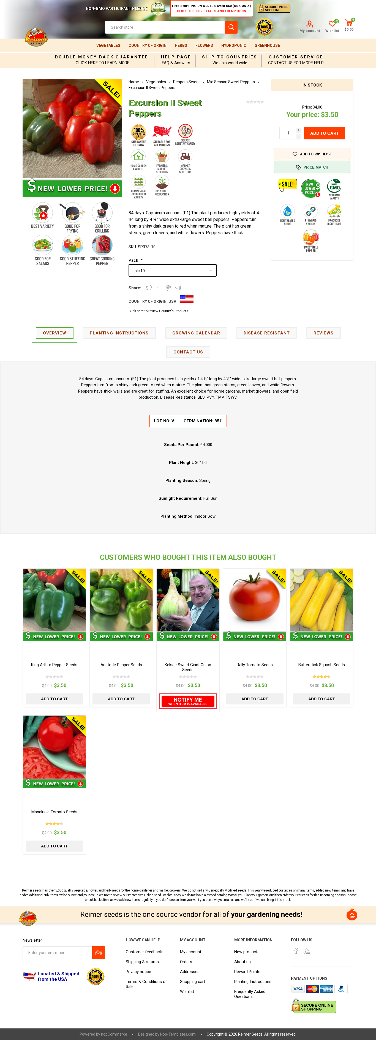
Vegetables (108, 45)
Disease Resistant (267, 333)
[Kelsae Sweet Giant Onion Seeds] (188, 600)
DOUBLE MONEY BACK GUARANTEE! (102, 57)
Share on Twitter (149, 288)
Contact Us (188, 352)
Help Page (176, 57)
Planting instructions (119, 333)
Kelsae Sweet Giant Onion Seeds (188, 667)
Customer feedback (144, 951)
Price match (316, 167)
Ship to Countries (229, 57)
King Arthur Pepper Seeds (54, 664)
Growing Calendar (196, 333)
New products (247, 951)
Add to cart (324, 133)
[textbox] (165, 27)
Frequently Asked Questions (249, 994)
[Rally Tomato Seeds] (254, 600)
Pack (134, 260)
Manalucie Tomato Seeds (54, 811)
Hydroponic (233, 45)
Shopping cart (192, 981)
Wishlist (187, 991)
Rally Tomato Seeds (255, 664)
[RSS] (306, 950)
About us (242, 961)
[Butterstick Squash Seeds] (321, 600)
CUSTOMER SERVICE (296, 57)
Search (231, 27)
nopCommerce (114, 1034)
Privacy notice (138, 971)
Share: (135, 287)
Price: (307, 107)
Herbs (181, 45)
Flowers (204, 45)
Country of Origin (148, 45)
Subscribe (98, 952)
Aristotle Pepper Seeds (121, 664)
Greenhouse (267, 45)
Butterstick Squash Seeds (321, 664)
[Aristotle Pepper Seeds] (121, 600)
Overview (54, 333)
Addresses (190, 971)
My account (309, 31)
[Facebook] (296, 950)
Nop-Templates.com (178, 1034)
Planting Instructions (252, 981)
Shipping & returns (142, 961)
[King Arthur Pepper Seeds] (54, 600)
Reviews (324, 333)
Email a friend (178, 288)
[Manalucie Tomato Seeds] (54, 747)
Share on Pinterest (168, 288)
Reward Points (247, 971)
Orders (186, 961)
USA (172, 301)
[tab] (54, 333)
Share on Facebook (159, 288)
